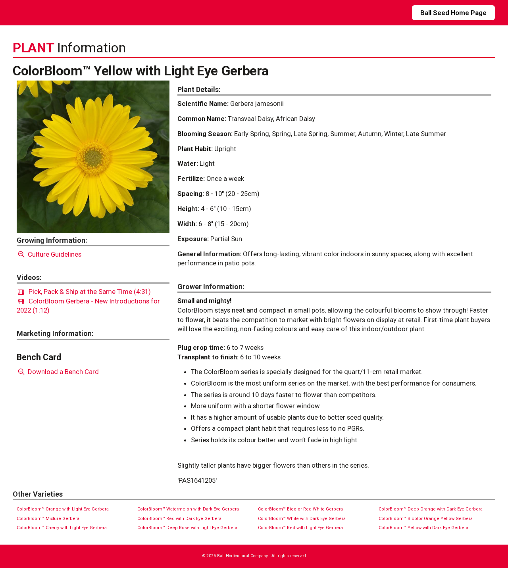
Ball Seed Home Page (453, 13)
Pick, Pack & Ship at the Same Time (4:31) (87, 292)
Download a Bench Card (62, 372)
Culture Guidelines (53, 254)
